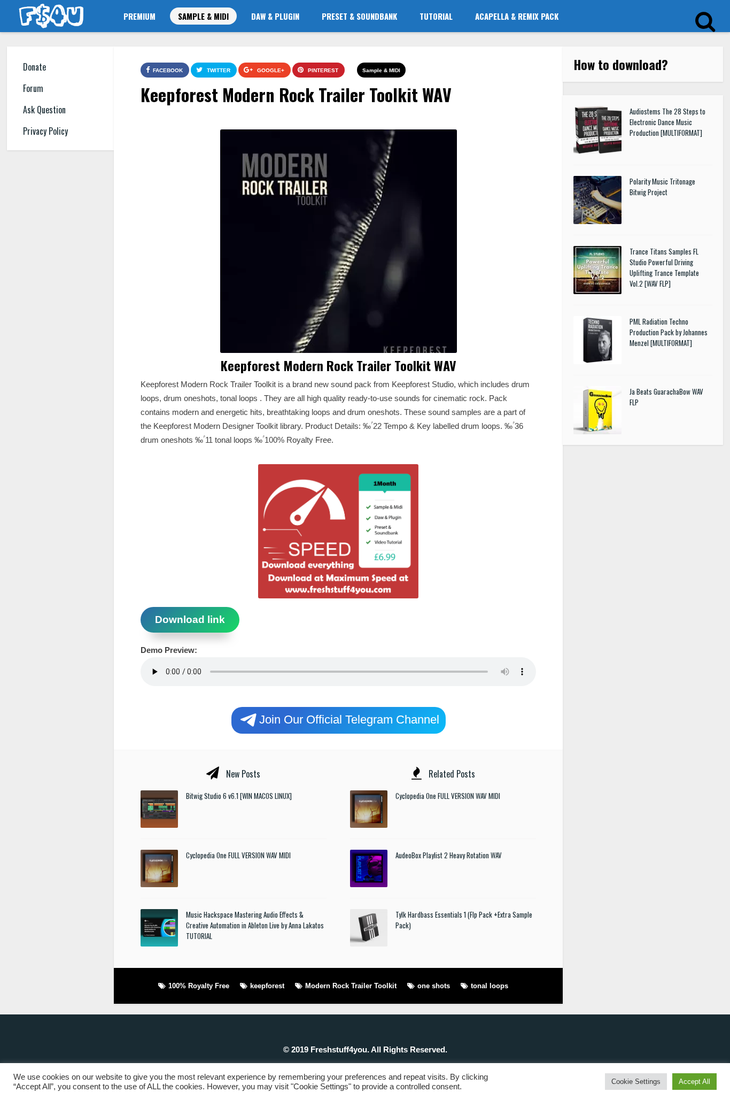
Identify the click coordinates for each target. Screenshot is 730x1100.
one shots (433, 986)
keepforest (267, 986)
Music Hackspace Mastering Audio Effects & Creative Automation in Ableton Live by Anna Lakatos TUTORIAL (255, 925)
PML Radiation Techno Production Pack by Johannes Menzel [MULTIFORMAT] (669, 332)
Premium (139, 16)
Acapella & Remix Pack (516, 16)
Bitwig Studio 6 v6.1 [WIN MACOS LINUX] (239, 795)
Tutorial (436, 16)
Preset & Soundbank (359, 16)
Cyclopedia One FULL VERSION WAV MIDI (238, 855)
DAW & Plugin (275, 16)
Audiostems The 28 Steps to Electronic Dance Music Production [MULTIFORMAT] (667, 122)
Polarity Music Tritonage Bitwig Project (662, 186)
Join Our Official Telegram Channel (349, 719)
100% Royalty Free (198, 986)
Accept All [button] (694, 1082)
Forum (33, 88)
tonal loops (489, 986)
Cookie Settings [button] (636, 1082)
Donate (34, 66)
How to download (617, 64)
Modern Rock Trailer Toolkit (351, 986)
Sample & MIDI (203, 16)
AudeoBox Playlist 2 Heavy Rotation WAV (448, 855)
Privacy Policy (45, 131)
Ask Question (44, 109)
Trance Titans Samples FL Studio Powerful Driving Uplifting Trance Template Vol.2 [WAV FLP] (664, 267)
